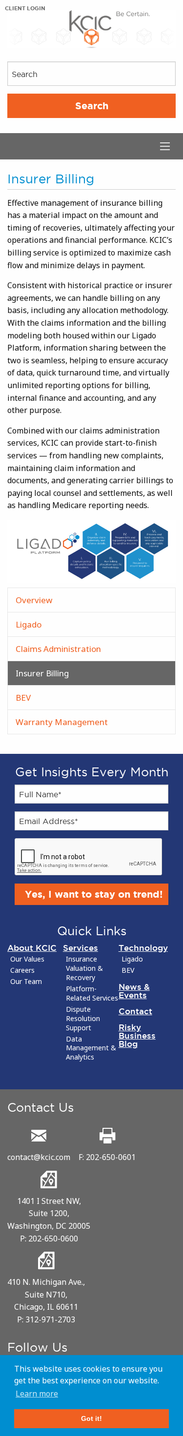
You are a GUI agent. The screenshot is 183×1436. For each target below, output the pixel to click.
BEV (23, 697)
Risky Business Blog (137, 1035)
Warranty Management (62, 722)
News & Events (134, 991)
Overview (34, 600)
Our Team (26, 981)
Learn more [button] (37, 1393)
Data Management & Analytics (91, 1048)
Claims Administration (58, 648)
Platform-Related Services (92, 993)
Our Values (27, 959)
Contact (135, 1011)
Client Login (25, 8)
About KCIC (32, 948)
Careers (22, 970)
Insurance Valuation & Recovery (84, 968)
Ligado (28, 624)
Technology (143, 948)
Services (80, 948)
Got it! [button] (91, 1418)
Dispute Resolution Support (83, 1018)
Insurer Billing (42, 673)
